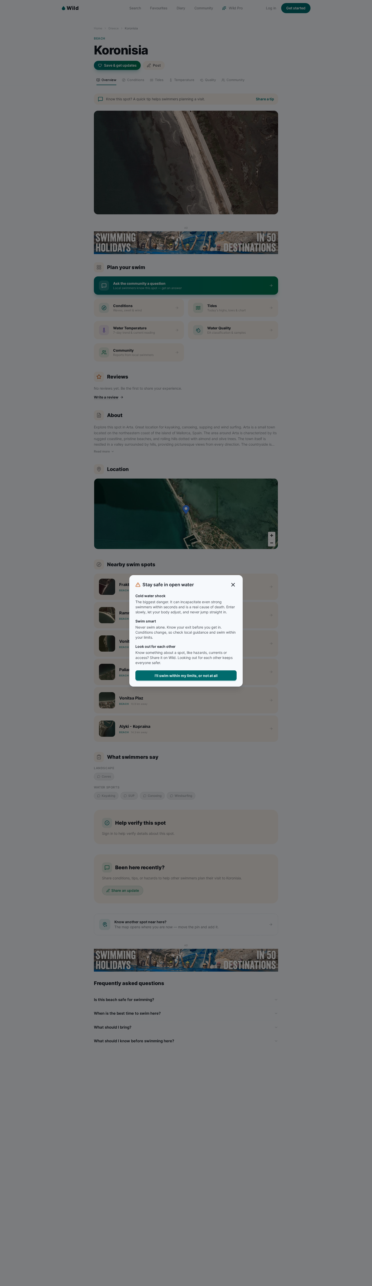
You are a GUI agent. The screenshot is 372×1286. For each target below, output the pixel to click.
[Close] (233, 584)
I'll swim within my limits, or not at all (186, 675)
